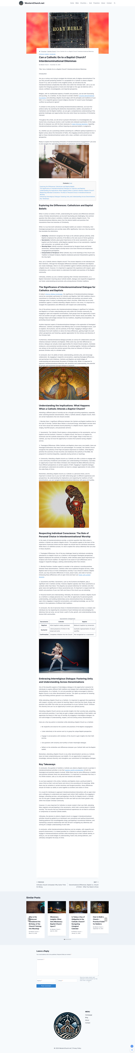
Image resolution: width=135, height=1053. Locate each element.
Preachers (96, 3)
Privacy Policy (76, 1048)
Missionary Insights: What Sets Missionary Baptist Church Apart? (56, 921)
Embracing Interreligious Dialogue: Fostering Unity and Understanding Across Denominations (67, 196)
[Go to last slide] (29, 919)
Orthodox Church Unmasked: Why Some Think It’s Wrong (51, 884)
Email (61, 980)
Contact (109, 3)
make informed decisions (80, 124)
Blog (86, 1017)
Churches (53, 54)
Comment (40, 959)
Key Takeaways (44, 198)
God (90, 3)
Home (72, 3)
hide (70, 183)
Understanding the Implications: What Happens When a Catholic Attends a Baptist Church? (67, 190)
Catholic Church (44, 54)
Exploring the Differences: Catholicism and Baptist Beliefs (57, 186)
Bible (77, 3)
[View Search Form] (114, 3)
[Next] (105, 919)
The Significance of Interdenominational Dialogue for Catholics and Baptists (62, 188)
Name (39, 980)
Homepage (88, 1015)
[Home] (39, 51)
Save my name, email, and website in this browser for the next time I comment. (88, 979)
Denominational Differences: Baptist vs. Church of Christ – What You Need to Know (84, 884)
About (103, 3)
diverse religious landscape (53, 294)
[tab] (64, 939)
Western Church (45, 64)
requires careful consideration (74, 770)
